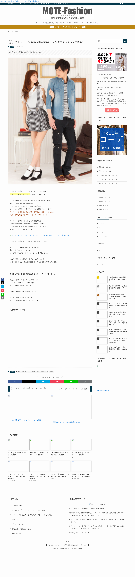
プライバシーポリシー (20, 524)
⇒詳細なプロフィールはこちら (80, 532)
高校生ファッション (105, 167)
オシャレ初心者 (22, 371)
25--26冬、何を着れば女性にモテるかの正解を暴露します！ (21, 1)
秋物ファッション (104, 205)
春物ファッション (104, 197)
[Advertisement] (50, 339)
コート (101, 250)
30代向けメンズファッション (108, 183)
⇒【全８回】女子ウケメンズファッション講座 (24, 420)
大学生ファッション (105, 171)
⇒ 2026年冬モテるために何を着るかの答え (66, 422)
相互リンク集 (17, 533)
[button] (15, 381)
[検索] (125, 4)
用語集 (12, 46)
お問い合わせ (17, 505)
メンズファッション (42, 371)
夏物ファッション (104, 201)
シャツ (101, 228)
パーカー (101, 232)
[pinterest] (120, 4)
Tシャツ (101, 224)
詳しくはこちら (112, 110)
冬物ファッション (104, 210)
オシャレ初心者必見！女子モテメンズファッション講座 (32, 515)
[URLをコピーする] (85, 381)
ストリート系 (31, 371)
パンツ (101, 264)
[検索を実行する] (125, 41)
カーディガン (103, 236)
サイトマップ (17, 519)
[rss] (123, 4)
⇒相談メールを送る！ (104, 390)
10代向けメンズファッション (108, 175)
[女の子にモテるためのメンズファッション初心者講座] (67, 13)
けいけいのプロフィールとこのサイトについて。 (29, 510)
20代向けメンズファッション (108, 179)
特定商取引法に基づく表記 (21, 529)
